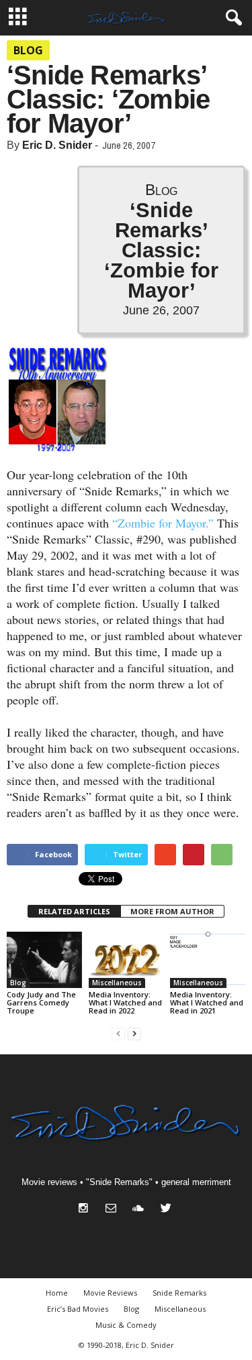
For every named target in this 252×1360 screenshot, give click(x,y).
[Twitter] (167, 1209)
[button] (231, 18)
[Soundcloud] (141, 1209)
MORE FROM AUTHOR (172, 911)
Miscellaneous (117, 982)
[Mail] (114, 1209)
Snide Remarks (179, 1293)
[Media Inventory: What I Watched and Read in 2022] (126, 960)
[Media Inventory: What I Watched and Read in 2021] (207, 960)
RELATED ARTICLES (74, 911)
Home (57, 1293)
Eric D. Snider (57, 145)
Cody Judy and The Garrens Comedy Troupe (41, 1002)
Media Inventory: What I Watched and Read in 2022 (125, 1002)
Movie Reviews (110, 1293)
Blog (28, 50)
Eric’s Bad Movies (77, 1309)
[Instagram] (86, 1209)
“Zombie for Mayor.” (163, 523)
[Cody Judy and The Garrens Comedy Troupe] (44, 960)
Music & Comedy (126, 1325)
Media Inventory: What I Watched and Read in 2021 (206, 1002)
